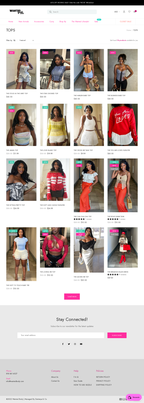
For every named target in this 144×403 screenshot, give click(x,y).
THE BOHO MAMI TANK (115, 216)
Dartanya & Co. (41, 399)
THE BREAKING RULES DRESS (117, 272)
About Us (54, 377)
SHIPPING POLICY (104, 385)
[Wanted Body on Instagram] (75, 344)
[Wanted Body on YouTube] (81, 344)
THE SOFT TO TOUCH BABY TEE (17, 285)
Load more (72, 296)
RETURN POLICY (103, 377)
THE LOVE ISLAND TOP (48, 150)
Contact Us (55, 381)
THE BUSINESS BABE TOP (116, 95)
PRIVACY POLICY (103, 381)
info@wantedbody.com (15, 381)
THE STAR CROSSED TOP (49, 93)
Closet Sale (125, 21)
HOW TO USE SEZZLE (83, 385)
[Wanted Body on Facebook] (62, 344)
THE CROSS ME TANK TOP (83, 150)
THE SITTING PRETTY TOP (15, 205)
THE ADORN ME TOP (81, 277)
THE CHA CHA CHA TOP (82, 216)
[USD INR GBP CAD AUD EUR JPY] (117, 11)
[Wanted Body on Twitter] (68, 344)
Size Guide (78, 381)
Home (128, 30)
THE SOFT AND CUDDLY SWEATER (52, 205)
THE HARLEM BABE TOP (82, 95)
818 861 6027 (11, 373)
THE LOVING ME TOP (47, 272)
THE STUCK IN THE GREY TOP (17, 93)
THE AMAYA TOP (12, 150)
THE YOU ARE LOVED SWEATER (118, 150)
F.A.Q (76, 377)
